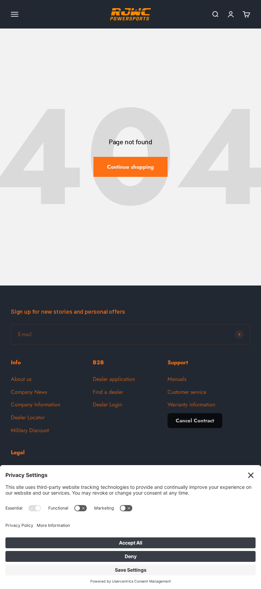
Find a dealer (108, 392)
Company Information (35, 404)
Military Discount (30, 430)
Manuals (177, 379)
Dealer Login (107, 404)
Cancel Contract (195, 420)
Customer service (187, 392)
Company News (29, 392)
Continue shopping (130, 167)
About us (21, 379)
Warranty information (191, 404)
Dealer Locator (28, 417)
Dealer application (114, 379)
